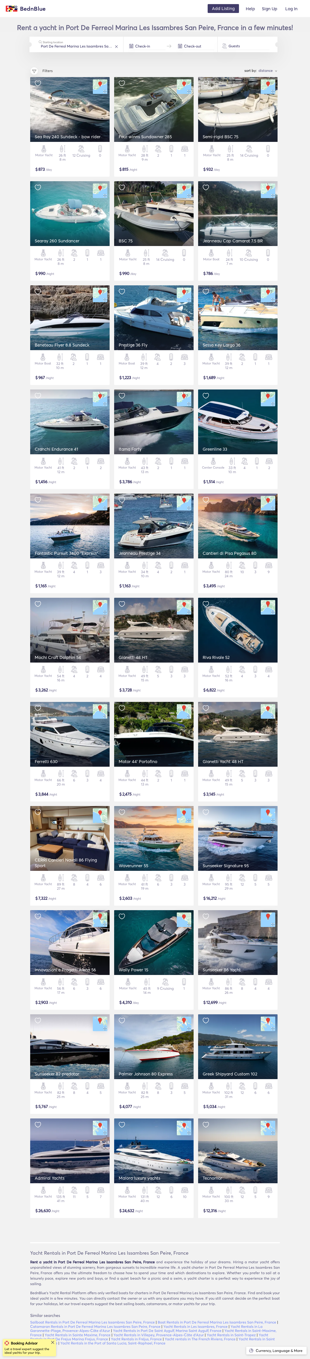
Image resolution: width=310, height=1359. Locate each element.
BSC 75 (126, 241)
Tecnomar (212, 1178)
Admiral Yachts (49, 1178)
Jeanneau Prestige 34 (140, 553)
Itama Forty (130, 449)
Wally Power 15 (133, 969)
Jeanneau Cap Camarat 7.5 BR (233, 241)
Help (250, 8)
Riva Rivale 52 (216, 657)
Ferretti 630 (46, 761)
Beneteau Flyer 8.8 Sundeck (62, 345)
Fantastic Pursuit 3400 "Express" (66, 553)
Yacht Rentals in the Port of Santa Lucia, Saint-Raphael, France (112, 1343)
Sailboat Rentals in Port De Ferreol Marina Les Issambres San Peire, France (92, 1322)
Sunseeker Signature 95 (226, 865)
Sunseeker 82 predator (57, 1074)
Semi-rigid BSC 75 (220, 136)
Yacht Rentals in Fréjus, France (136, 1339)
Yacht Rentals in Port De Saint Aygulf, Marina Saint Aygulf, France (167, 1330)
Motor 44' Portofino (138, 761)
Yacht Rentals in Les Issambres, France (195, 1326)
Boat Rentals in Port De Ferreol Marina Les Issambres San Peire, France (217, 1322)
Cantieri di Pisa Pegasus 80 (229, 553)
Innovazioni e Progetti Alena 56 (65, 969)
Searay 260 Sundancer (57, 241)
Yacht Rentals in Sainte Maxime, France (78, 1335)
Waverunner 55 (133, 865)
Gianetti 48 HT (133, 657)
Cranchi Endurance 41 (56, 449)
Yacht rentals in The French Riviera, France (200, 1339)
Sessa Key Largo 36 (222, 345)
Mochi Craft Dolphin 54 (58, 657)
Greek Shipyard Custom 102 (230, 1074)
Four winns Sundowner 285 (145, 136)
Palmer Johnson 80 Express (146, 1074)
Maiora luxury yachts (139, 1178)
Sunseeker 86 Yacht (222, 969)
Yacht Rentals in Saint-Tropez (231, 1335)
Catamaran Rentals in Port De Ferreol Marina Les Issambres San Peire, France (95, 1326)
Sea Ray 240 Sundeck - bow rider (68, 136)
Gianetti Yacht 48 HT (223, 761)
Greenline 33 (215, 449)
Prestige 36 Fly (133, 345)
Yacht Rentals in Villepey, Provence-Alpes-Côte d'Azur (158, 1335)
